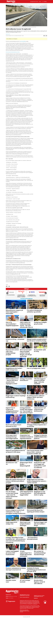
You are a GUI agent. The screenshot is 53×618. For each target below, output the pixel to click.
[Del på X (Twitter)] (45, 35)
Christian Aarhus (27, 595)
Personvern (21, 611)
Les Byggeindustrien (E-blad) (34, 1)
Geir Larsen (41, 596)
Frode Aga (28, 594)
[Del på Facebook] (44, 35)
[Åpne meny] (45, 1)
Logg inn (40, 1)
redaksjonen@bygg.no (26, 597)
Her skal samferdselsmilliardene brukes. (13, 52)
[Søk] (43, 1)
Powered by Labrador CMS (26, 616)
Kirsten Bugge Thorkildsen (40, 595)
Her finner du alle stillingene (26, 298)
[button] (7, 293)
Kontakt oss (36, 598)
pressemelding (23, 41)
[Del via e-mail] (46, 35)
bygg (7, 284)
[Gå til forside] (11, 1)
